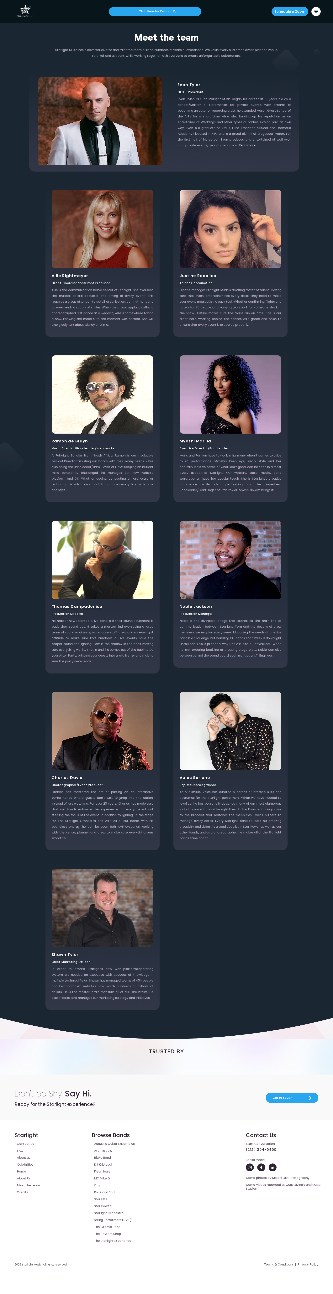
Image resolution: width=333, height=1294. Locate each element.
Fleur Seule (102, 1171)
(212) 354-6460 (261, 1149)
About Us (24, 1178)
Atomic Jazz (103, 1150)
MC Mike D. (102, 1178)
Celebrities (25, 1164)
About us (23, 1157)
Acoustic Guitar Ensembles (114, 1144)
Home (21, 1171)
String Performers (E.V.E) (113, 1220)
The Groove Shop (107, 1227)
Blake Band (102, 1157)
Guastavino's (295, 1185)
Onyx (98, 1185)
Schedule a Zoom (289, 11)
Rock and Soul (104, 1192)
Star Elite (101, 1199)
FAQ (20, 1150)
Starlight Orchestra (109, 1213)
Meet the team (28, 1185)
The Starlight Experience (112, 1241)
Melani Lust (280, 1178)
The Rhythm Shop (107, 1234)
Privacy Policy (308, 1264)
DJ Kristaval (103, 1164)
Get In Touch (282, 1098)
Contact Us (25, 1144)
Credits (22, 1192)
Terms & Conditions (279, 1264)
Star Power (102, 1206)
